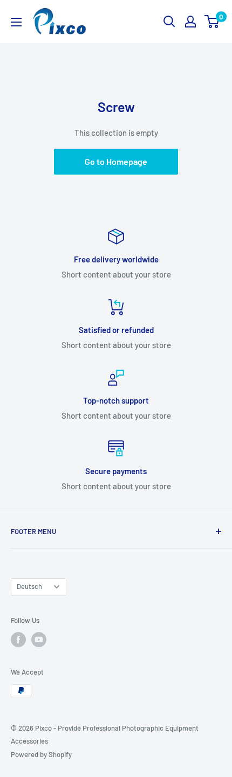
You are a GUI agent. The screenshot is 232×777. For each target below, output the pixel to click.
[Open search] (169, 21)
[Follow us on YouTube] (38, 639)
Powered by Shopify (41, 754)
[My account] (190, 21)
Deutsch (29, 586)
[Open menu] (16, 22)
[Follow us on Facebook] (18, 639)
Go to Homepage (116, 161)
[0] (212, 21)
